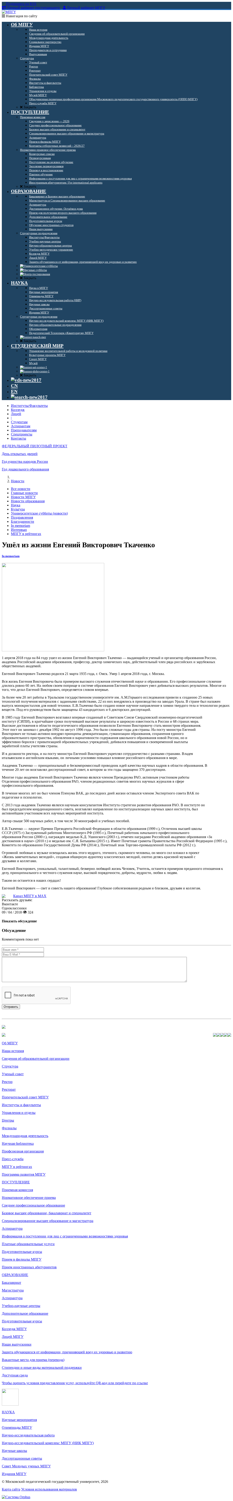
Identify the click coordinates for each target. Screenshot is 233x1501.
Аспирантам (20, 426)
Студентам (19, 422)
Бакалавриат (11, 1282)
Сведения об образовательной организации (35, 1058)
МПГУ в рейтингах (26, 534)
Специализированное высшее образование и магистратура (47, 1221)
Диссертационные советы (22, 1458)
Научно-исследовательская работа (28, 1435)
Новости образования (28, 501)
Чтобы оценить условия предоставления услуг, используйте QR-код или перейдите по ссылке (75, 1383)
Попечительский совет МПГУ (25, 1097)
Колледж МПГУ (14, 1329)
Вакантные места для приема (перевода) (33, 1360)
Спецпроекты (21, 434)
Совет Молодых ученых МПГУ (26, 1466)
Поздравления (22, 517)
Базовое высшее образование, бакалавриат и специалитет (46, 1213)
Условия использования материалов (49, 1489)
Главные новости (24, 493)
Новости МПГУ (23, 497)
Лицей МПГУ (12, 1337)
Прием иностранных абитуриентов (29, 1267)
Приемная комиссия (17, 1190)
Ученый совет (13, 1074)
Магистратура (13, 1290)
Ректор (7, 1082)
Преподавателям (24, 430)
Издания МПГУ (14, 1474)
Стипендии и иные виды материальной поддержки (42, 1367)
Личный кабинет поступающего (33, 8)
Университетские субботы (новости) (39, 513)
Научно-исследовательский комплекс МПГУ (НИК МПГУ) (48, 1443)
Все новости (20, 489)
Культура (18, 509)
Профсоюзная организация (23, 1151)
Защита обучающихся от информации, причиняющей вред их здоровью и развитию (67, 1352)
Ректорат (9, 1089)
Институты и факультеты (21, 1105)
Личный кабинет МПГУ (86, 8)
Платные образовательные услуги (28, 1244)
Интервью (19, 530)
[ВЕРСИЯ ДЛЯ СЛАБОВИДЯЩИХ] (26, 380)
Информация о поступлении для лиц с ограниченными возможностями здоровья (65, 1236)
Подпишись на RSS (20, 4)
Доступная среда (15, 1375)
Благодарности (22, 521)
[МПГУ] (9, 12)
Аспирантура (12, 1228)
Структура (10, 1066)
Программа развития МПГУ (24, 1174)
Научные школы (14, 1451)
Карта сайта (11, 1489)
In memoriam (20, 526)
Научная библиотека (18, 1143)
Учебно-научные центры (21, 1306)
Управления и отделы (18, 1113)
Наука (15, 505)
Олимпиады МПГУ (17, 1427)
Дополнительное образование (25, 1313)
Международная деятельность (25, 1136)
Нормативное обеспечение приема (29, 1198)
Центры (8, 1120)
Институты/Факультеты (29, 406)
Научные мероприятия (19, 1420)
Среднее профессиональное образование (33, 1205)
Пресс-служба (12, 1159)
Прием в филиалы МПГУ (21, 1259)
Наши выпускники (16, 1344)
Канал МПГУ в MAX (29, 896)
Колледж (18, 410)
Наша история (13, 1051)
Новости (17, 481)
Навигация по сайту (21, 16)
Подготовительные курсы (22, 1252)
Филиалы (9, 1128)
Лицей (16, 414)
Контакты (18, 438)
